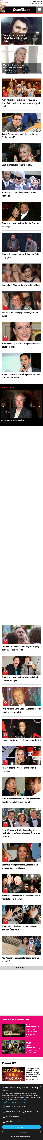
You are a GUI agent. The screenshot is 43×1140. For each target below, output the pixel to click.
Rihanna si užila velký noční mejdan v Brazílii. (21, 740)
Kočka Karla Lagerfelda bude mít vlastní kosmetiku (19, 194)
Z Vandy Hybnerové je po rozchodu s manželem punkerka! (13, 68)
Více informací (22, 1099)
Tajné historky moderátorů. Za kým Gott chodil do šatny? (21, 225)
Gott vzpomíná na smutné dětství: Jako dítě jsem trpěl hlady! (15, 38)
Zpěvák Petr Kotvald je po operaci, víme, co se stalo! (21, 314)
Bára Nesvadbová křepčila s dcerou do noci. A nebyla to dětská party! (21, 897)
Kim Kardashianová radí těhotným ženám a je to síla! (20, 959)
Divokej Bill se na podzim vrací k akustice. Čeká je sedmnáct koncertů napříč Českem (33, 1073)
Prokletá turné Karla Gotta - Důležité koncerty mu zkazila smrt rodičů (21, 710)
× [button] (40, 1086)
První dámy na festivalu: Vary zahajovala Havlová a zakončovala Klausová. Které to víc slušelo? (21, 833)
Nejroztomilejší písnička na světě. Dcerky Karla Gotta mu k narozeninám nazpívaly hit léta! (21, 103)
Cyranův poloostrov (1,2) (33, 1045)
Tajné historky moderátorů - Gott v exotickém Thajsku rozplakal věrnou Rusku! (21, 800)
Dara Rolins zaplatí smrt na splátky (17, 165)
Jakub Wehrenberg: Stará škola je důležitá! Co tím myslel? (20, 136)
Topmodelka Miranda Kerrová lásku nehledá (21, 285)
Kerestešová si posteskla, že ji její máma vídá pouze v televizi (21, 345)
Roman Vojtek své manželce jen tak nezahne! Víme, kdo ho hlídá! (21, 376)
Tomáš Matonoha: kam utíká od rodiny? (14, 420)
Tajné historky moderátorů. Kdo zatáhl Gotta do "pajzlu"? (20, 256)
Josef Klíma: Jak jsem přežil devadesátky (33, 1028)
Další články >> (21, 968)
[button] (21, 1102)
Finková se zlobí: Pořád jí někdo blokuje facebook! (19, 769)
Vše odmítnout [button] (21, 1132)
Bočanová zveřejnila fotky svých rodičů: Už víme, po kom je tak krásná (20, 866)
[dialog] (21, 1112)
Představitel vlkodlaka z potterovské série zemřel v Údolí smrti (19, 928)
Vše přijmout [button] (21, 1127)
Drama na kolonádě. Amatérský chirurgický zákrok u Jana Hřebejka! (20, 648)
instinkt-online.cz (32, 1080)
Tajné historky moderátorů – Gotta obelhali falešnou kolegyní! (20, 679)
